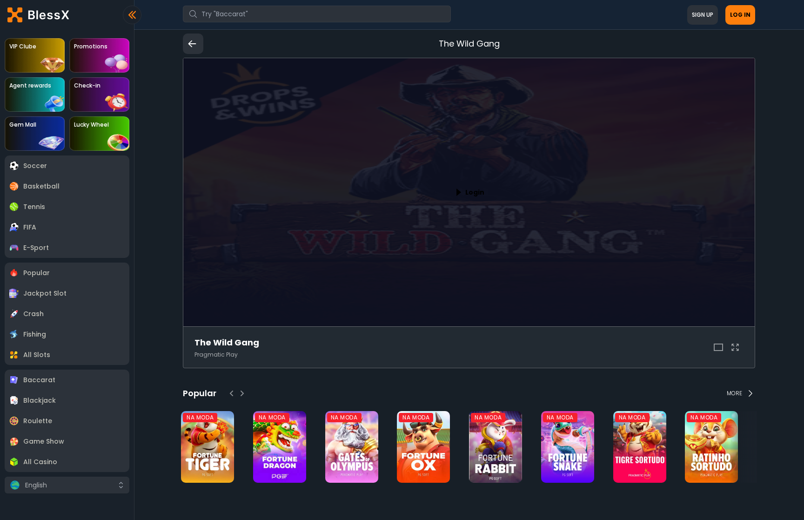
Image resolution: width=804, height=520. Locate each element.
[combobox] (317, 14)
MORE (734, 393)
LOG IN (740, 15)
